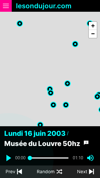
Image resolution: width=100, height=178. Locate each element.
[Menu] (6, 6)
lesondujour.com (43, 6)
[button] (67, 83)
